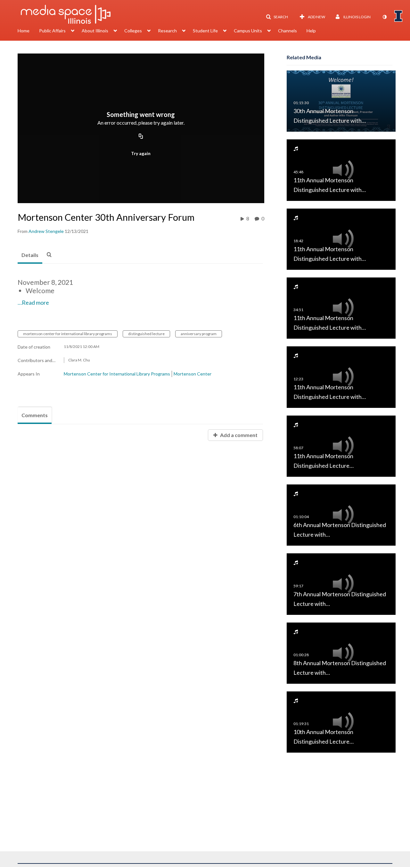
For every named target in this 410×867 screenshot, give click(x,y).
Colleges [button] (133, 30)
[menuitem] (28, 31)
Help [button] (311, 30)
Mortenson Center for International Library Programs (117, 373)
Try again (141, 153)
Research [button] (167, 30)
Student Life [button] (205, 30)
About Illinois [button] (95, 30)
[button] (277, 17)
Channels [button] (287, 30)
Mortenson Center (192, 373)
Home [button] (23, 30)
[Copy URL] (141, 136)
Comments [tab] (34, 415)
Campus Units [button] (248, 30)
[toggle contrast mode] (384, 17)
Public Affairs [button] (52, 30)
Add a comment (238, 435)
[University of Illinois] (398, 16)
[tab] (30, 255)
